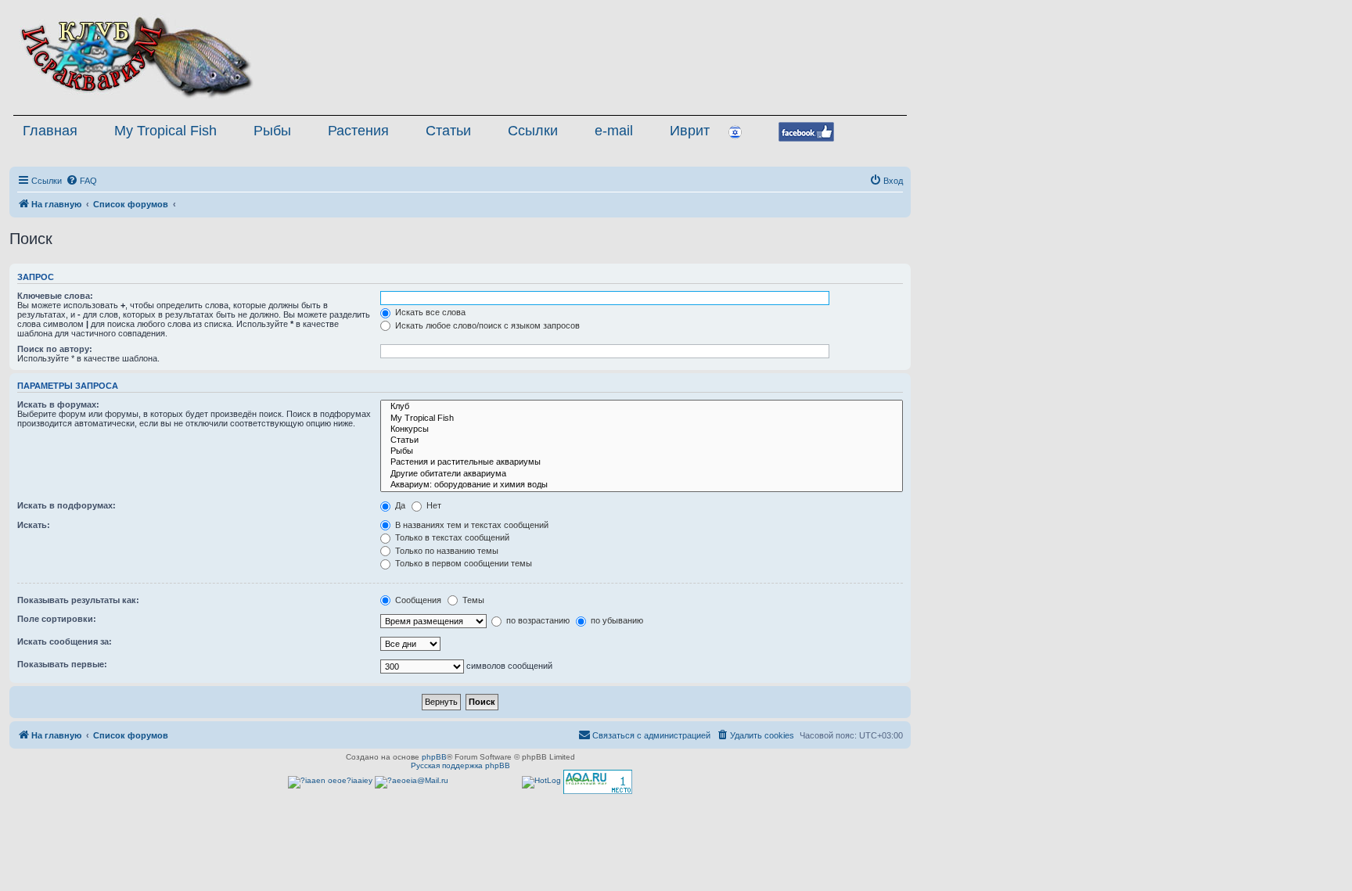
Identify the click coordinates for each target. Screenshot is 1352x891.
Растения (358, 130)
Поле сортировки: (56, 618)
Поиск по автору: (54, 349)
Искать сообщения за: (64, 641)
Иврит (690, 130)
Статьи (448, 130)
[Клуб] (641, 406)
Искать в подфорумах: (66, 505)
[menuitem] (81, 180)
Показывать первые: (62, 664)
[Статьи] (641, 440)
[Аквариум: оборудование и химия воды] (641, 485)
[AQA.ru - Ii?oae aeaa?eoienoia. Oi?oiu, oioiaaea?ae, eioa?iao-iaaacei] (597, 782)
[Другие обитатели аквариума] (641, 474)
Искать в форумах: (58, 404)
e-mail (614, 130)
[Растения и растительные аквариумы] (641, 462)
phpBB (434, 757)
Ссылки (533, 130)
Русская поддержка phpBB (460, 765)
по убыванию (615, 620)
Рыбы (272, 130)
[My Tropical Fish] (641, 418)
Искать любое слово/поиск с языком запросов (486, 325)
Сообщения (417, 600)
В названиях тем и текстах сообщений (470, 525)
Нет (432, 505)
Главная (50, 130)
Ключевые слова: (55, 295)
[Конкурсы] (641, 429)
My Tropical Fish (165, 130)
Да (399, 505)
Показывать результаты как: (78, 600)
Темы (472, 600)
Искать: (33, 525)
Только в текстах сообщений (451, 537)
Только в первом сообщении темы (462, 563)
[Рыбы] (641, 451)
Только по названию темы (445, 550)
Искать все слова (429, 312)
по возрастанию (537, 620)
